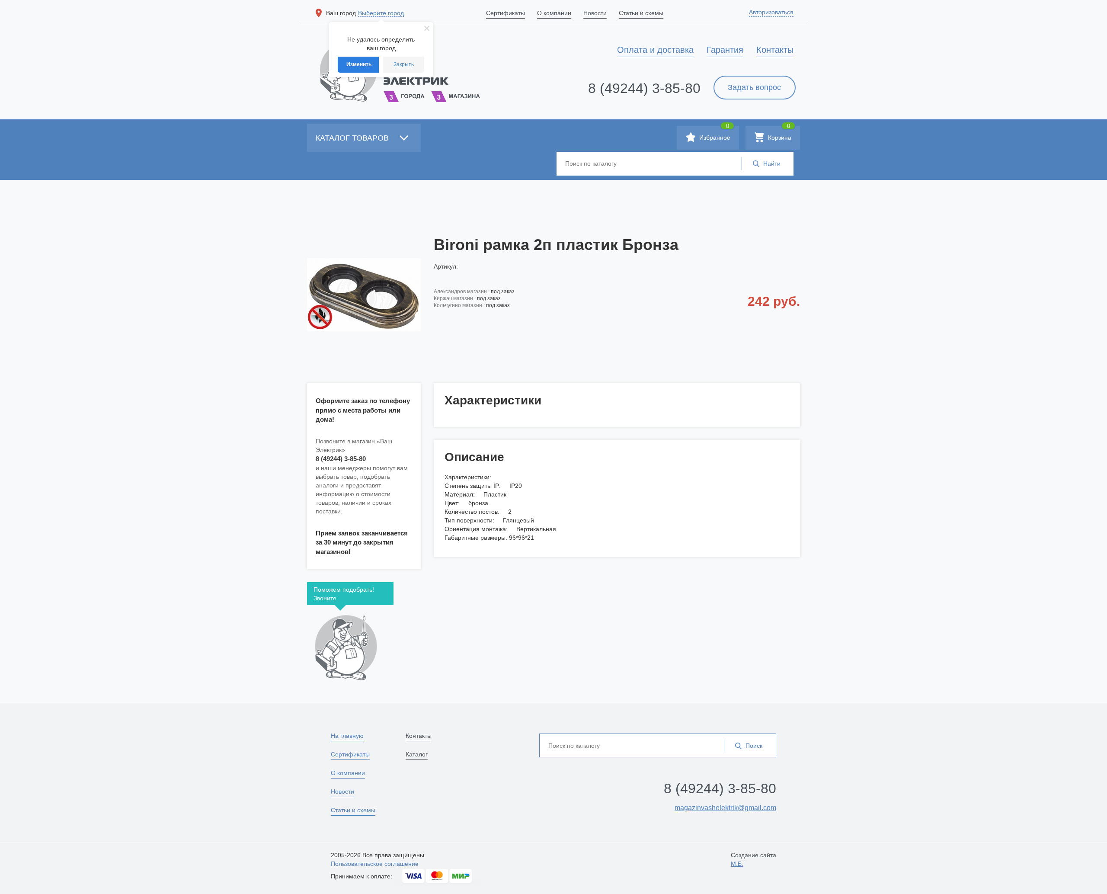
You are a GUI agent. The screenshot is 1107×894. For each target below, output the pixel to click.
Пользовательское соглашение (375, 863)
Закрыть (404, 64)
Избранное (713, 133)
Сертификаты (350, 754)
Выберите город (381, 13)
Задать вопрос (754, 87)
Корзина (778, 133)
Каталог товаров (353, 138)
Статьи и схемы (353, 810)
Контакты (419, 735)
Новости (342, 791)
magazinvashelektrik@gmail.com (725, 807)
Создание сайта (753, 859)
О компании (348, 772)
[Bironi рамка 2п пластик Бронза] (364, 294)
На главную (347, 735)
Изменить (358, 64)
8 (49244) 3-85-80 (644, 88)
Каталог (417, 754)
